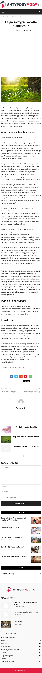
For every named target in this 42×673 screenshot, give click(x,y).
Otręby (3, 659)
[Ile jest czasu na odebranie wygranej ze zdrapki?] (6, 605)
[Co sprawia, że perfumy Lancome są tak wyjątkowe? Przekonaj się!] (36, 520)
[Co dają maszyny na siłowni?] (36, 530)
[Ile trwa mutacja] (6, 624)
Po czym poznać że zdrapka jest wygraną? (26, 612)
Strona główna (5, 16)
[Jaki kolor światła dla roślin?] (6, 429)
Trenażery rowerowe (8, 637)
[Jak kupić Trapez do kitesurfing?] (36, 539)
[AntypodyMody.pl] (21, 5)
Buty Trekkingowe (7, 656)
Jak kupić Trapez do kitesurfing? (12, 537)
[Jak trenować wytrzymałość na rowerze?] (36, 559)
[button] (39, 11)
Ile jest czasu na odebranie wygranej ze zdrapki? (25, 603)
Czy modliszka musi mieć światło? (26, 437)
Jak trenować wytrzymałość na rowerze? (14, 556)
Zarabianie (4, 644)
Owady (3, 653)
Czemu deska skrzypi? (8, 392)
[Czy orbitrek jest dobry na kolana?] (36, 549)
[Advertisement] (21, 54)
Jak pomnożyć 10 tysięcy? (32, 392)
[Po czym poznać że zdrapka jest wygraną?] (6, 614)
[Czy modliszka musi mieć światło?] (6, 439)
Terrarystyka (5, 640)
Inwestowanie (5, 647)
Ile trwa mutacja (18, 622)
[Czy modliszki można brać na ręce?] (6, 448)
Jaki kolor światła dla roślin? (27, 427)
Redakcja (21, 408)
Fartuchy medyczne (7, 662)
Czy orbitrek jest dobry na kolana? (12, 547)
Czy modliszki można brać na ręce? (26, 446)
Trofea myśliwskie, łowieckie (10, 650)
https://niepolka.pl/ (18, 367)
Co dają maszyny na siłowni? (10, 527)
